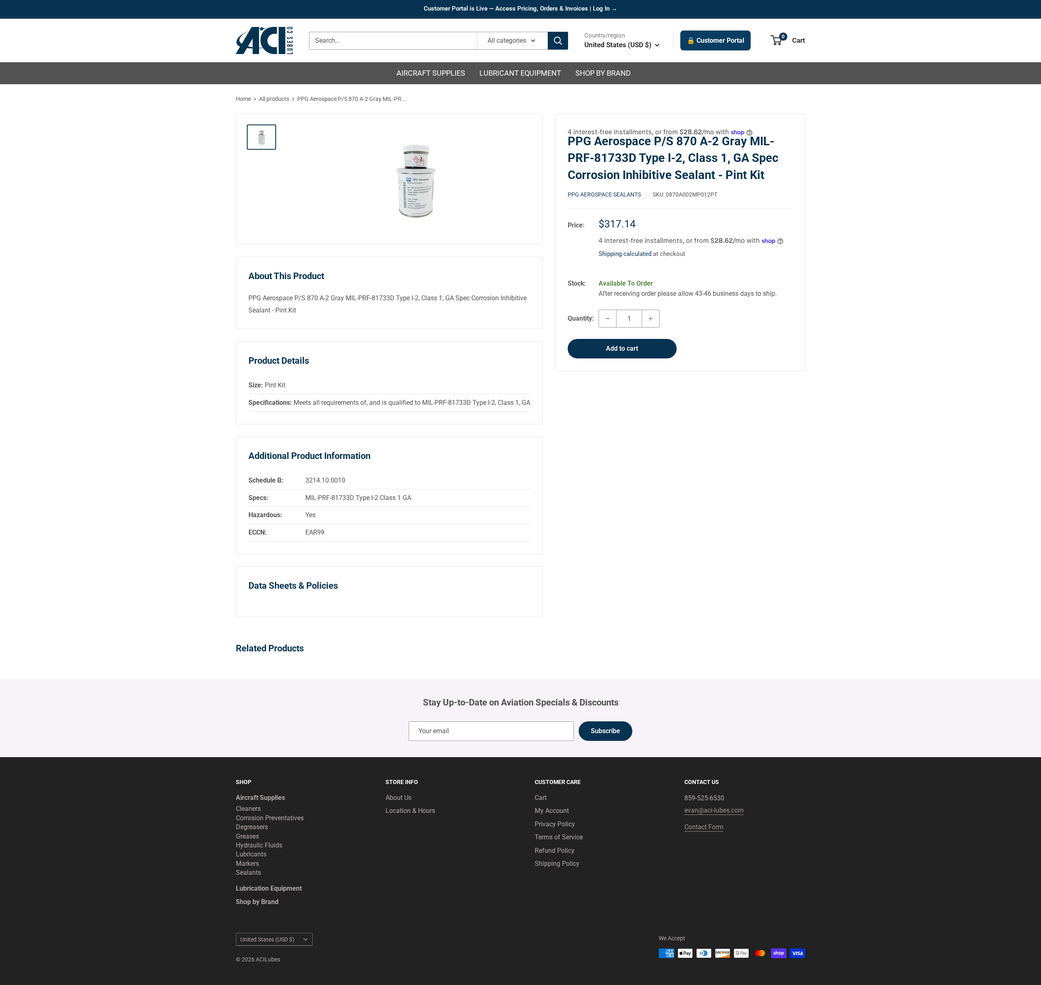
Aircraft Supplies (430, 73)
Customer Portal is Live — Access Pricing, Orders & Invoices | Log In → (520, 8)
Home (243, 99)
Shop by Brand (603, 73)
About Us (398, 798)
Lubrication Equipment (269, 888)
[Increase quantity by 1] (650, 318)
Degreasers (252, 827)
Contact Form (703, 827)
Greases (247, 836)
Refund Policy (555, 850)
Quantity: (581, 318)
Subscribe (605, 731)
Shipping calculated (625, 254)
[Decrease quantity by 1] (607, 318)
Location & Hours (410, 811)
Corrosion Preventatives (270, 818)
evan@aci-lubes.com (714, 810)
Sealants (248, 872)
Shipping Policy (557, 863)
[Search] (558, 41)
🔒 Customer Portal (715, 40)
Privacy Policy (555, 824)
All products (274, 99)
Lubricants (251, 854)
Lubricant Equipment (520, 73)
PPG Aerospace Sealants (604, 194)
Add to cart (622, 348)
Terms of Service (559, 837)
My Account (552, 811)
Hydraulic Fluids (259, 845)
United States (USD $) (267, 939)
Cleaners (248, 808)
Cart (541, 798)
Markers (247, 863)
